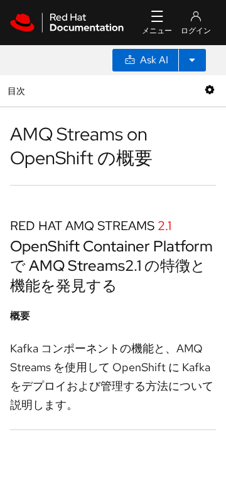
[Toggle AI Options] (192, 60)
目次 (18, 91)
